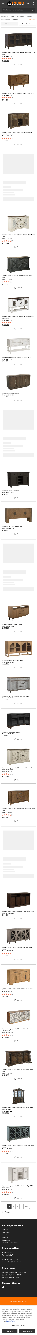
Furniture (12, 16)
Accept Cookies (27, 1331)
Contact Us (6, 1240)
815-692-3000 (12, 1259)
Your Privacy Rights (18, 1325)
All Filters (11, 24)
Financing (5, 1235)
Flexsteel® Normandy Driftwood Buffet (12, 660)
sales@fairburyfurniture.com (17, 1262)
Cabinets (29, 16)
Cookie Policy (10, 1321)
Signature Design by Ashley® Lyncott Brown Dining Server (18, 93)
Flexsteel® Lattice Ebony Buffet (10, 491)
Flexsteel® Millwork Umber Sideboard (12, 624)
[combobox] (27, 23)
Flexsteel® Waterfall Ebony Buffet (11, 732)
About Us (5, 1237)
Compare (19, 64)
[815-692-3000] (33, 3)
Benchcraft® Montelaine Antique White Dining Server (16, 357)
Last (26, 1206)
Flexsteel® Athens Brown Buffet (10, 393)
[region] (18, 1320)
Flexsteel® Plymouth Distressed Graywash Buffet (15, 696)
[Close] (34, 1309)
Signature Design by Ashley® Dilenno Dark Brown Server (18, 911)
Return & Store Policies (10, 1243)
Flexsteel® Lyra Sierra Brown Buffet (12, 526)
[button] (3, 3)
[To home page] (15, 3)
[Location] (27, 3)
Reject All (10, 1331)
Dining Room (21, 16)
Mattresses (6, 1232)
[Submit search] (32, 10)
